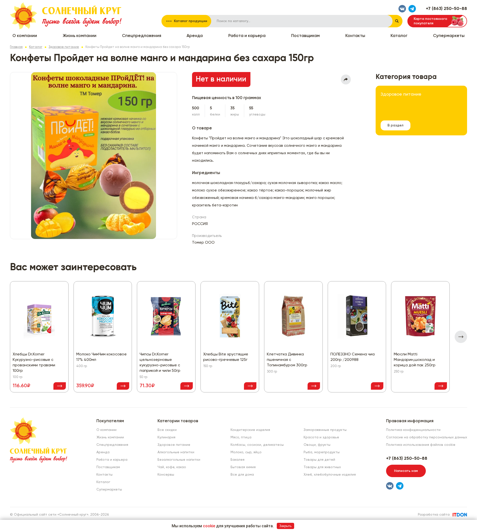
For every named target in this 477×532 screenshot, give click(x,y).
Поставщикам (305, 36)
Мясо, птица (241, 437)
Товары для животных (322, 467)
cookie (209, 526)
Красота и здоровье (321, 437)
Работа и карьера (247, 36)
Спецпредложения (141, 36)
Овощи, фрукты (317, 445)
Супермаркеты (449, 36)
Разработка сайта (434, 514)
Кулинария (166, 437)
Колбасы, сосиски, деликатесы (257, 445)
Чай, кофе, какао (172, 467)
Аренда (195, 36)
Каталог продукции (190, 21)
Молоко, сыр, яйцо (246, 452)
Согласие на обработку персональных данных (426, 437)
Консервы (166, 474)
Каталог (399, 36)
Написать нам (406, 471)
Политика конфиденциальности (413, 430)
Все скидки (167, 430)
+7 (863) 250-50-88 (446, 8)
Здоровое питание (64, 47)
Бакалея (237, 459)
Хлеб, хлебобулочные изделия (330, 474)
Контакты (355, 36)
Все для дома (242, 474)
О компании (24, 36)
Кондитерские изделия (250, 430)
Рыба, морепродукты (322, 452)
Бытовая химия (243, 467)
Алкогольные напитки (176, 452)
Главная (16, 47)
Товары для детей (319, 459)
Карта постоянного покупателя (430, 21)
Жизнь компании (79, 36)
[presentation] (461, 337)
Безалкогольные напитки (179, 459)
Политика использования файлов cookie (420, 445)
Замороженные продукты (325, 430)
